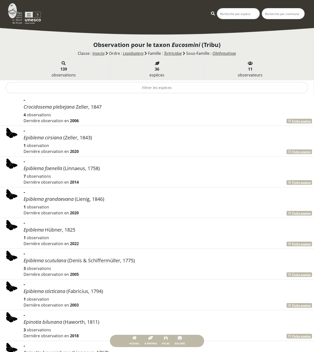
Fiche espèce (301, 121)
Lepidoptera (133, 53)
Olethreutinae (224, 53)
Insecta (98, 53)
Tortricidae (173, 53)
